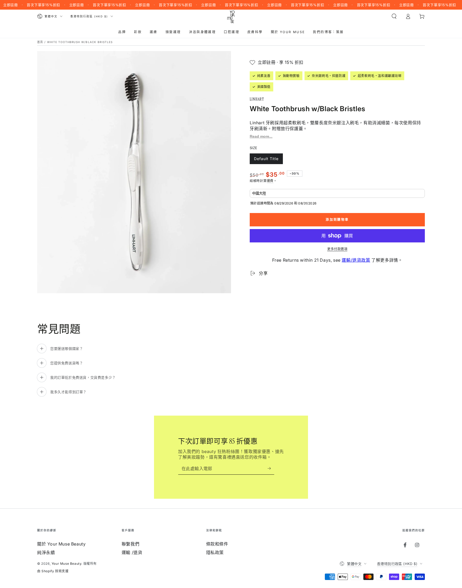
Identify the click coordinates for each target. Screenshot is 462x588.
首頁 (40, 42)
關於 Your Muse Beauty (61, 544)
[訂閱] (271, 468)
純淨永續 (46, 552)
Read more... (261, 136)
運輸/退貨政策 (356, 260)
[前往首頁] (231, 16)
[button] (394, 16)
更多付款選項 (337, 249)
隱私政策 (215, 552)
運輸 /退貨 (132, 552)
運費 (270, 181)
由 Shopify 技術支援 (52, 571)
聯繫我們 (130, 544)
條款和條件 (217, 544)
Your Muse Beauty (67, 564)
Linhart (257, 99)
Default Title (266, 160)
